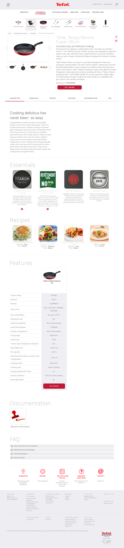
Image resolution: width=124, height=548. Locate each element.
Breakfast (24, 12)
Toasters (67, 496)
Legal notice (84, 531)
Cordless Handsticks (90, 498)
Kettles (67, 499)
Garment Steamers (12, 499)
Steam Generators (12, 498)
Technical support (21, 454)
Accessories (29, 519)
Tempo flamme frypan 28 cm (52, 282)
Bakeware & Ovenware (32, 502)
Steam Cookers (50, 496)
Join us (43, 531)
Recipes (48, 519)
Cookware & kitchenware (40, 13)
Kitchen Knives (30, 505)
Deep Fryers (49, 503)
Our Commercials (89, 524)
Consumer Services (13, 531)
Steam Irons (10, 496)
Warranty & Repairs (70, 519)
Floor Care (85, 12)
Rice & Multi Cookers (51, 498)
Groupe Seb (35, 531)
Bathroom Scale (108, 503)
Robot (86, 499)
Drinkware (29, 510)
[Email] (116, 41)
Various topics (19, 457)
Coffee (67, 498)
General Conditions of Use (63, 531)
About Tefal (106, 538)
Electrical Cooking (60, 12)
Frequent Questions (70, 523)
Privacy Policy (25, 531)
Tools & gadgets (30, 503)
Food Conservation (31, 507)
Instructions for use (70, 521)
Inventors (50, 531)
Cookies (76, 531)
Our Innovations (88, 519)
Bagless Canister (89, 496)
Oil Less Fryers (50, 501)
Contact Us (68, 526)
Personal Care (98, 12)
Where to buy (68, 524)
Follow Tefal (108, 4)
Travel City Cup (109, 494)
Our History (87, 523)
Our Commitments (89, 521)
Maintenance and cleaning (24, 450)
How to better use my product (26, 446)
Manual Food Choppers (32, 509)
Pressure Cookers (31, 498)
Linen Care (74, 12)
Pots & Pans (29, 500)
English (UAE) (97, 4)
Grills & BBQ (49, 499)
